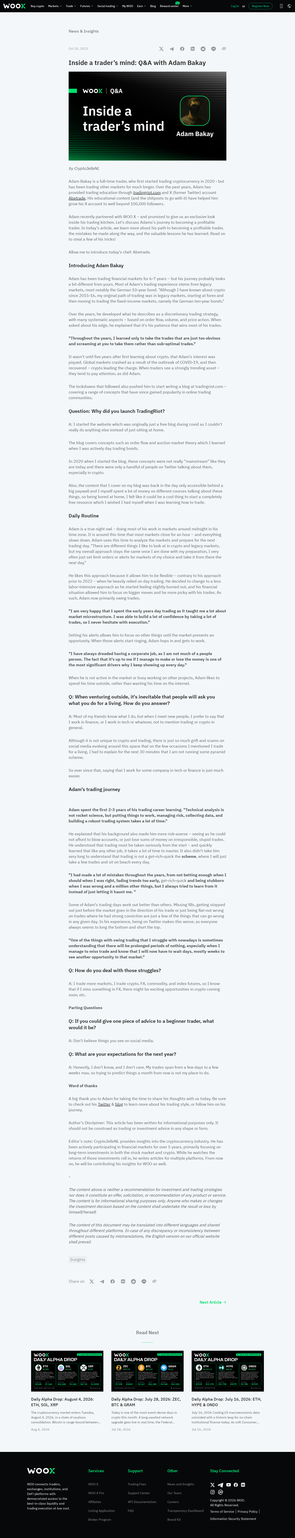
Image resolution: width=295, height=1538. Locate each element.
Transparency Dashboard (185, 1511)
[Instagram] (212, 1492)
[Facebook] (235, 1484)
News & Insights (84, 31)
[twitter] (161, 48)
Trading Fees (137, 1484)
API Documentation (142, 1502)
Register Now (260, 6)
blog (119, 1104)
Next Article (211, 1302)
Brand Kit (174, 1519)
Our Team (174, 1493)
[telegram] (171, 48)
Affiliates (94, 1502)
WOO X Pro (96, 1493)
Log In (235, 6)
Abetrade (77, 198)
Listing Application (101, 1511)
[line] (213, 48)
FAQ (131, 1511)
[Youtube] (228, 1484)
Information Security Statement (233, 1519)
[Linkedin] (243, 1484)
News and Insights (180, 1484)
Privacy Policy (248, 1511)
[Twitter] (212, 1484)
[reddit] (203, 48)
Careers (173, 1502)
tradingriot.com (147, 192)
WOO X (93, 1484)
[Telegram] (220, 1485)
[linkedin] (192, 48)
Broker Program (99, 1519)
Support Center (139, 1493)
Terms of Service (222, 1511)
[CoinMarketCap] (220, 1492)
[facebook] (182, 48)
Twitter (104, 1104)
